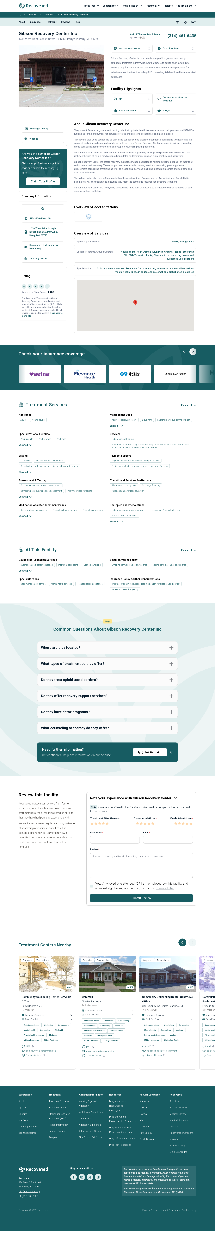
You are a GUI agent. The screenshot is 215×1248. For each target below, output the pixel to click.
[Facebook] (73, 1177)
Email (146, 832)
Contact (174, 1126)
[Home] (20, 14)
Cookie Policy (189, 1210)
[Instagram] (82, 1177)
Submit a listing (177, 1145)
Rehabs (32, 14)
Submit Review (141, 898)
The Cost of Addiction (90, 1137)
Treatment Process (59, 1101)
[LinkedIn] (98, 1177)
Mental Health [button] (130, 5)
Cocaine (23, 1114)
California (144, 1107)
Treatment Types (57, 1107)
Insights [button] (168, 5)
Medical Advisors (179, 1120)
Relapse (53, 1137)
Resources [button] (89, 5)
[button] (141, 38)
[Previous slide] (184, 351)
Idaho (143, 1120)
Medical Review (178, 1114)
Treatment (50, 22)
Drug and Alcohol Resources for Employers (118, 1106)
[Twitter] (90, 1177)
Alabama (144, 1101)
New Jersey (146, 1132)
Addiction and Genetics (91, 1131)
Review (94, 849)
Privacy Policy (149, 1210)
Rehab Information (58, 1124)
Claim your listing (178, 1151)
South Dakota (147, 1139)
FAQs (78, 22)
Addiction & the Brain (90, 1124)
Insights (174, 1139)
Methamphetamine (28, 1126)
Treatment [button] (150, 5)
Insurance (35, 22)
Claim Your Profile (43, 181)
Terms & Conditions (169, 1210)
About (22, 22)
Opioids (22, 1107)
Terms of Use (165, 888)
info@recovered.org (29, 1191)
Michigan (144, 1126)
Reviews (65, 22)
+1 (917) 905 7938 (28, 1196)
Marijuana (24, 1120)
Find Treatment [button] (184, 5)
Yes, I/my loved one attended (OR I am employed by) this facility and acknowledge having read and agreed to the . (141, 886)
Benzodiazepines (27, 1132)
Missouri (49, 14)
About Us (174, 1101)
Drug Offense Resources (122, 1138)
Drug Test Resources (120, 1144)
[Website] (43, 208)
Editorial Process (179, 1107)
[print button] (177, 22)
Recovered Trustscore (181, 1132)
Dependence (85, 1118)
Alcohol (22, 1101)
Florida (143, 1114)
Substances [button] (109, 5)
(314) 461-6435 (152, 752)
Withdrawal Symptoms (91, 1112)
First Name (96, 832)
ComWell (87, 996)
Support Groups (57, 1131)
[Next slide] (192, 351)
